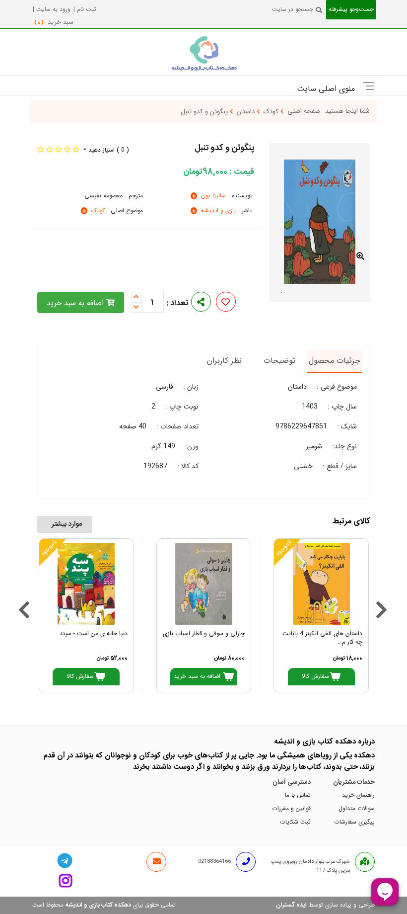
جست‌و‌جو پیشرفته (351, 9)
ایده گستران (291, 905)
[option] (319, 220)
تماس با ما (298, 795)
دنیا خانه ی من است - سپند (94, 634)
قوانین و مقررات (291, 809)
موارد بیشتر (67, 524)
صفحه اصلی (303, 111)
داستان (247, 112)
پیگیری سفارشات (354, 822)
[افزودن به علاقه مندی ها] (225, 303)
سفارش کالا (315, 676)
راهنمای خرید (358, 795)
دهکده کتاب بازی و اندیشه (98, 905)
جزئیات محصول (334, 361)
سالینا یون (212, 196)
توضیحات (279, 361)
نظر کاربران (224, 361)
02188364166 (214, 861)
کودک (272, 112)
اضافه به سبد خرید (76, 303)
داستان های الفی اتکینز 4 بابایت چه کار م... (322, 638)
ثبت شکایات (295, 822)
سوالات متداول (357, 809)
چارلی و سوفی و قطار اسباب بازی (204, 634)
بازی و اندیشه (217, 211)
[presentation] (22, 597)
